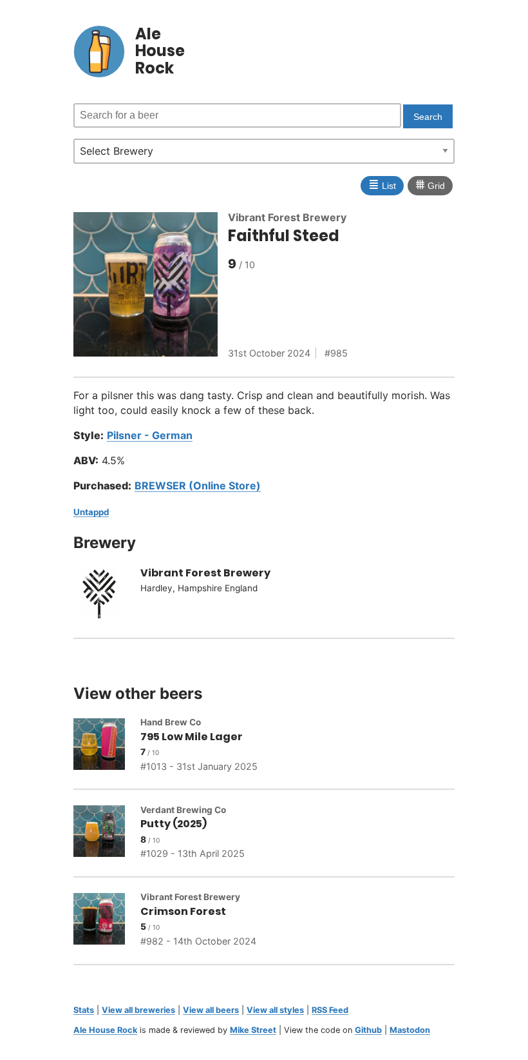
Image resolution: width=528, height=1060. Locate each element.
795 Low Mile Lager (191, 736)
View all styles (275, 1010)
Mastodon (410, 1030)
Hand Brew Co (170, 722)
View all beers (211, 1010)
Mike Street (253, 1030)
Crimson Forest (183, 911)
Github (368, 1030)
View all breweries (138, 1010)
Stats (83, 1010)
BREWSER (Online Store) (198, 485)
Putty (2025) (173, 823)
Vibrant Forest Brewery (287, 217)
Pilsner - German (150, 435)
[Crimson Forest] (106, 920)
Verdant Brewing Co (183, 810)
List (382, 184)
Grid (430, 184)
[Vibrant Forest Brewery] (106, 594)
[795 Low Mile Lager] (106, 746)
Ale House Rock (105, 1030)
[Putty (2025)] (106, 833)
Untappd (91, 512)
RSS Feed (330, 1010)
